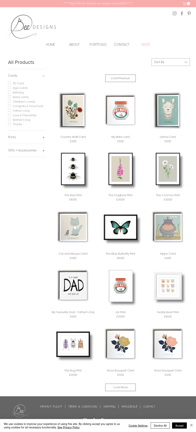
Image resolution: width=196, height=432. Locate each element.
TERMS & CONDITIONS (82, 406)
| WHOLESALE (127, 406)
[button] (187, 3)
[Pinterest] (189, 13)
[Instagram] (174, 13)
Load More (120, 387)
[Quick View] (73, 110)
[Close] (191, 425)
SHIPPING (109, 406)
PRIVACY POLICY (51, 406)
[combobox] (171, 62)
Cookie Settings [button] (138, 425)
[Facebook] (182, 13)
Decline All (160, 425)
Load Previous (120, 78)
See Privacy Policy (68, 427)
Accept (179, 425)
